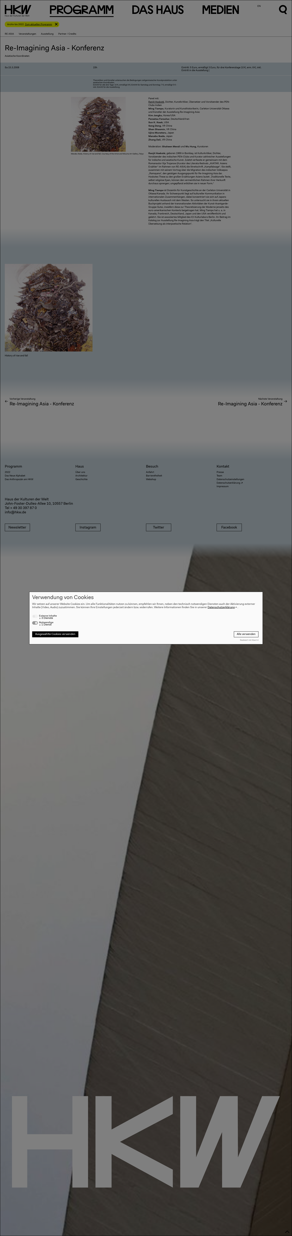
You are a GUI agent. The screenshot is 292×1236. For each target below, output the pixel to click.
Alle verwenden (246, 634)
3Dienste (46, 618)
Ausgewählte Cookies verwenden (55, 634)
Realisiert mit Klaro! (248, 640)
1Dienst (45, 624)
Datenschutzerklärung (221, 607)
